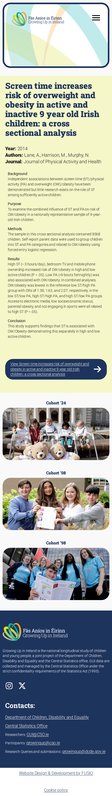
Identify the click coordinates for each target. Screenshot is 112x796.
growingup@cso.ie (43, 742)
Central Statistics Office (26, 725)
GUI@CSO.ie (38, 734)
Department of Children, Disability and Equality (47, 717)
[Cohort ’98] (56, 570)
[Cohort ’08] (56, 500)
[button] (56, 369)
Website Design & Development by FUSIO (56, 773)
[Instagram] (9, 686)
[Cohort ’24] (56, 430)
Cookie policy (56, 790)
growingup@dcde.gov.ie (83, 751)
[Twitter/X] (22, 686)
